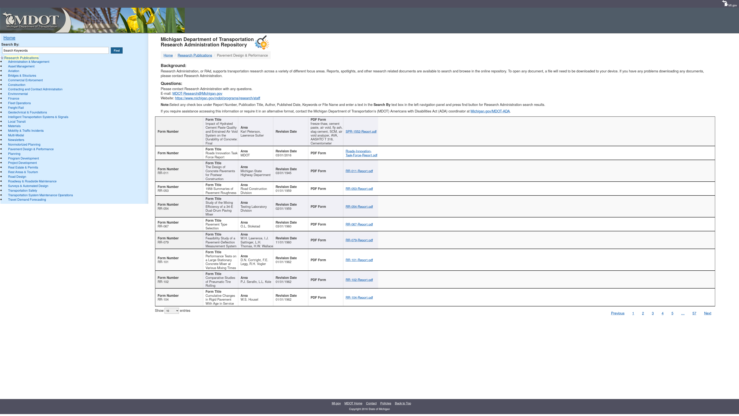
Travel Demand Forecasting (27, 199)
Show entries (172, 310)
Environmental (18, 93)
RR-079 (163, 242)
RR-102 (163, 281)
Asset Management (21, 66)
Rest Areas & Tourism (23, 172)
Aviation (13, 71)
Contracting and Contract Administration (35, 89)
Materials (14, 126)
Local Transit (17, 121)
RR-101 (163, 261)
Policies (385, 403)
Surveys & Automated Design (28, 186)
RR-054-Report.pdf (359, 206)
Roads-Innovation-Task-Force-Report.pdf (361, 153)
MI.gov (732, 5)
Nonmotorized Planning (24, 144)
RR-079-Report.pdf (359, 240)
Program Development (23, 158)
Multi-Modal (16, 135)
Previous (617, 312)
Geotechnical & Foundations (27, 112)
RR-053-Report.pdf (359, 188)
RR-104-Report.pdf (359, 297)
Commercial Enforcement (25, 80)
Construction (16, 84)
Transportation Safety (22, 190)
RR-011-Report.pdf (359, 171)
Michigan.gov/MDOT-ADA (490, 110)
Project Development (22, 162)
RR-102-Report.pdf (359, 279)
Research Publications (21, 57)
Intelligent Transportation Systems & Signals (38, 117)
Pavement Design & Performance (31, 149)
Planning (14, 153)
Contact (371, 403)
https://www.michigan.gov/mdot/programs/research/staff (217, 97)
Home (9, 37)
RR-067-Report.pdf (359, 224)
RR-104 (163, 299)
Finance (13, 98)
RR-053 (163, 190)
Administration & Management (28, 61)
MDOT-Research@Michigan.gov (197, 93)
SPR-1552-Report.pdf (361, 131)
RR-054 (163, 208)
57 (694, 312)
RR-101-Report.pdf (359, 259)
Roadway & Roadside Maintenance (32, 181)
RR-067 (163, 226)
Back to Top (403, 403)
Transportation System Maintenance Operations (40, 195)
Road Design (17, 176)
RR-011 (163, 172)
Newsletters (16, 140)
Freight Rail (16, 107)
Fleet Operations (19, 103)
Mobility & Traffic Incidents (26, 130)
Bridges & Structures (22, 75)
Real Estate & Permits (23, 167)
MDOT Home (353, 403)
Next (707, 312)
